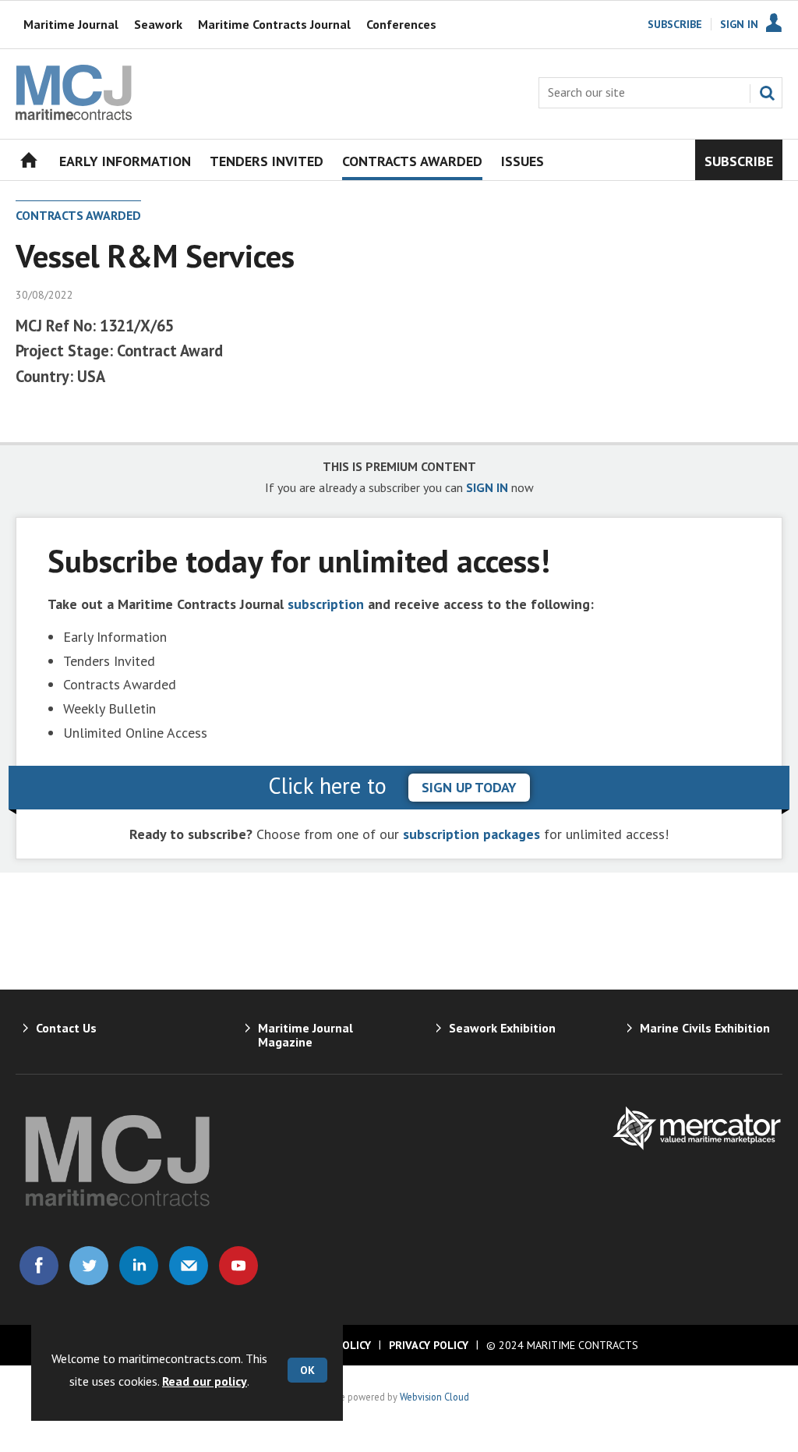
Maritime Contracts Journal (274, 24)
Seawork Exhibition (502, 1028)
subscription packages (471, 834)
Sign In (739, 24)
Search (766, 92)
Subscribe (675, 24)
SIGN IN (487, 487)
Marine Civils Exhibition (705, 1028)
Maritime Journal (70, 24)
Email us (188, 1265)
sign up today (469, 787)
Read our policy (204, 1381)
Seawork (158, 24)
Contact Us (66, 1028)
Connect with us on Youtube (238, 1265)
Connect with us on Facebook (39, 1265)
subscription (326, 604)
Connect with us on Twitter (89, 1265)
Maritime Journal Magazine (305, 1035)
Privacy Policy (428, 1345)
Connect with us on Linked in (138, 1265)
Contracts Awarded (78, 215)
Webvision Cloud (434, 1396)
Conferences (401, 24)
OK (307, 1370)
